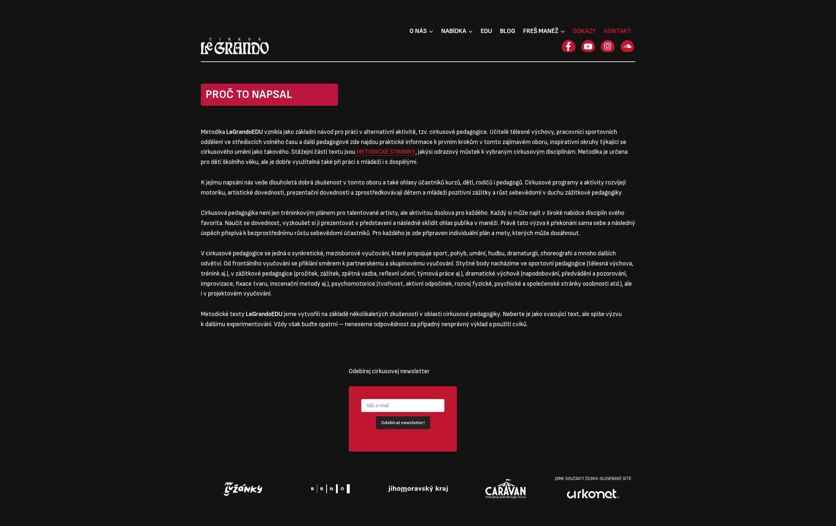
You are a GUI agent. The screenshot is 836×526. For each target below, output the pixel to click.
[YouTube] (588, 46)
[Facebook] (568, 46)
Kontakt (617, 31)
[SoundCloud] (627, 46)
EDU (486, 31)
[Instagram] (608, 46)
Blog (507, 31)
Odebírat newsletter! (403, 422)
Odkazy (584, 31)
